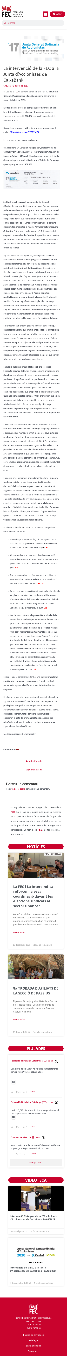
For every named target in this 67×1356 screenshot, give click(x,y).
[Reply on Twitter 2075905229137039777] (12, 1154)
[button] (45, 14)
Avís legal (33, 1340)
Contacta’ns (33, 1351)
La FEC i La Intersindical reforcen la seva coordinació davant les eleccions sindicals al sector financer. (33, 896)
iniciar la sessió (18, 789)
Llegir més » (19, 932)
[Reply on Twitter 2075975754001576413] (12, 1127)
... (12, 1078)
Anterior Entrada (34, 761)
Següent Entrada (34, 770)
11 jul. (50, 1102)
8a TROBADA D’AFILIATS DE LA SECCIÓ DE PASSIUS (35, 990)
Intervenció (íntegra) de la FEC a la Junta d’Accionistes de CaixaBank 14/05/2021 (33, 1218)
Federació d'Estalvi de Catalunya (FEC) (29, 1061)
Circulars (7, 86)
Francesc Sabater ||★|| (22, 1137)
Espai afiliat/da (33, 1345)
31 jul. (50, 1061)
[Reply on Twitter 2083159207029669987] (12, 1092)
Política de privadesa (33, 1334)
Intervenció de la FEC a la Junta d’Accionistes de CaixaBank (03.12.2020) (33, 1269)
